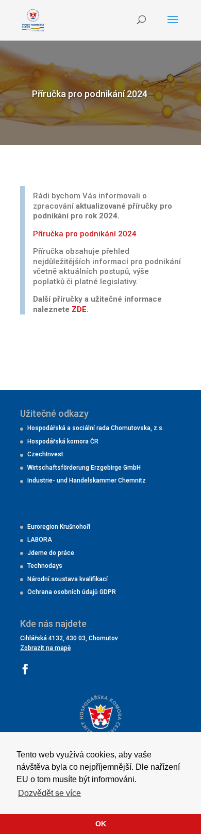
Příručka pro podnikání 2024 (85, 233)
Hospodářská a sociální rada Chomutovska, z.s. (95, 428)
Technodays (44, 565)
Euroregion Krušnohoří (58, 526)
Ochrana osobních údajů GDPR (71, 592)
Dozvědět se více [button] (49, 793)
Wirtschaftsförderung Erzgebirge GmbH (84, 467)
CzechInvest (45, 454)
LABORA (39, 539)
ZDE (79, 309)
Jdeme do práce (50, 553)
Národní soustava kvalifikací (67, 579)
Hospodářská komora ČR (62, 441)
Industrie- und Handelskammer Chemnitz (86, 480)
